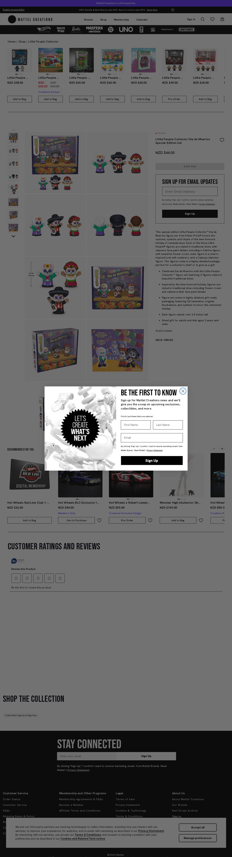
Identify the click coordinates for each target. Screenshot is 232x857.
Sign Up (151, 460)
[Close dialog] (183, 391)
